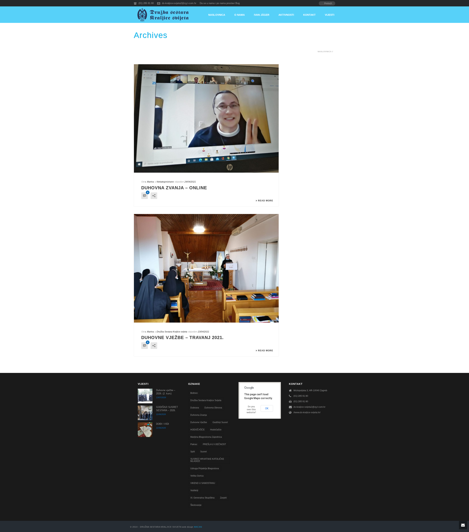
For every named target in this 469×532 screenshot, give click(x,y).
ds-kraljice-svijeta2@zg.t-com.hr (179, 3)
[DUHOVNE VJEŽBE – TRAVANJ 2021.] (206, 268)
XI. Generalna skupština (202, 497)
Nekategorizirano (165, 182)
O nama (239, 14)
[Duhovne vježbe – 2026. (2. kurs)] (145, 396)
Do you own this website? (251, 409)
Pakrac (193, 444)
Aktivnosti (286, 14)
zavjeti (223, 497)
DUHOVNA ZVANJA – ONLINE (174, 187)
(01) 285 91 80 (146, 3)
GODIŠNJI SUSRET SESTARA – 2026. (167, 409)
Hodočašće (215, 429)
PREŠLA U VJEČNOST (214, 444)
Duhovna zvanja (198, 415)
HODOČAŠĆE (197, 429)
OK (266, 408)
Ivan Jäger (261, 14)
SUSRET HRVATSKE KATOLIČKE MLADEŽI (207, 460)
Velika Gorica (197, 476)
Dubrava (194, 407)
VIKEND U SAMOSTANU (202, 483)
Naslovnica (216, 14)
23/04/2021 (203, 331)
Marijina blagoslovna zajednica (206, 437)
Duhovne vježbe (198, 422)
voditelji (194, 490)
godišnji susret (220, 422)
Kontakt (309, 14)
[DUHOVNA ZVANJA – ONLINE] (206, 118)
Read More (265, 201)
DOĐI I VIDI (162, 424)
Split (192, 451)
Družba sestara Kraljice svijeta (205, 400)
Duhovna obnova (213, 407)
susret (203, 451)
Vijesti (329, 14)
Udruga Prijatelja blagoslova (204, 468)
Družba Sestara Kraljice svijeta (172, 331)
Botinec (194, 393)
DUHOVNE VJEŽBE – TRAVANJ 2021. (182, 337)
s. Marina (149, 182)
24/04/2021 (190, 182)
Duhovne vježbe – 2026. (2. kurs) (165, 392)
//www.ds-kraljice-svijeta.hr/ (306, 412)
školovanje (196, 505)
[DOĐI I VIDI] (145, 429)
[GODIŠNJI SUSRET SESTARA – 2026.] (145, 412)
